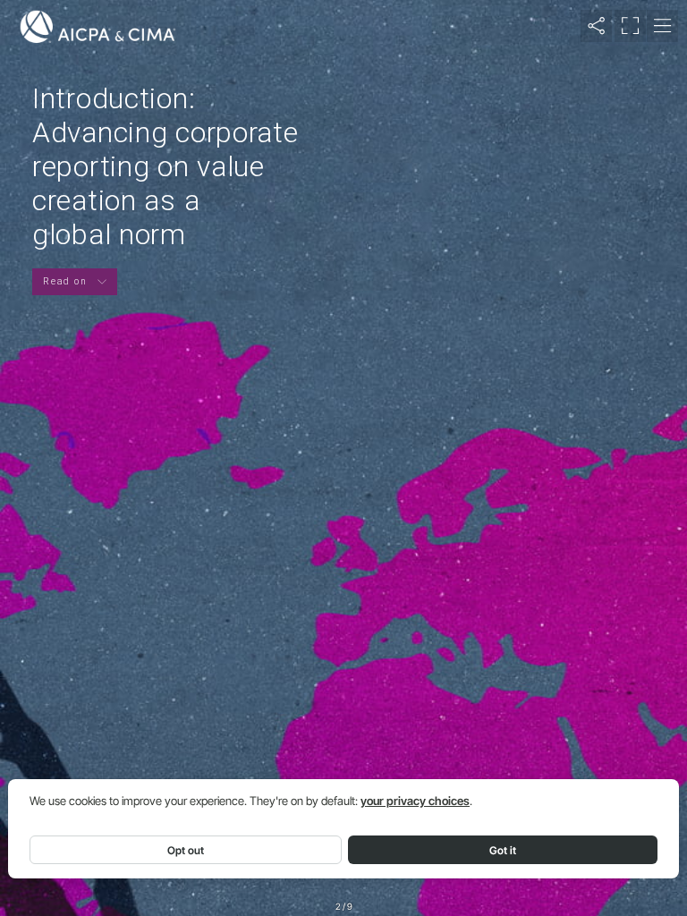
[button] (596, 25)
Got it (502, 850)
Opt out (185, 850)
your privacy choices (415, 801)
